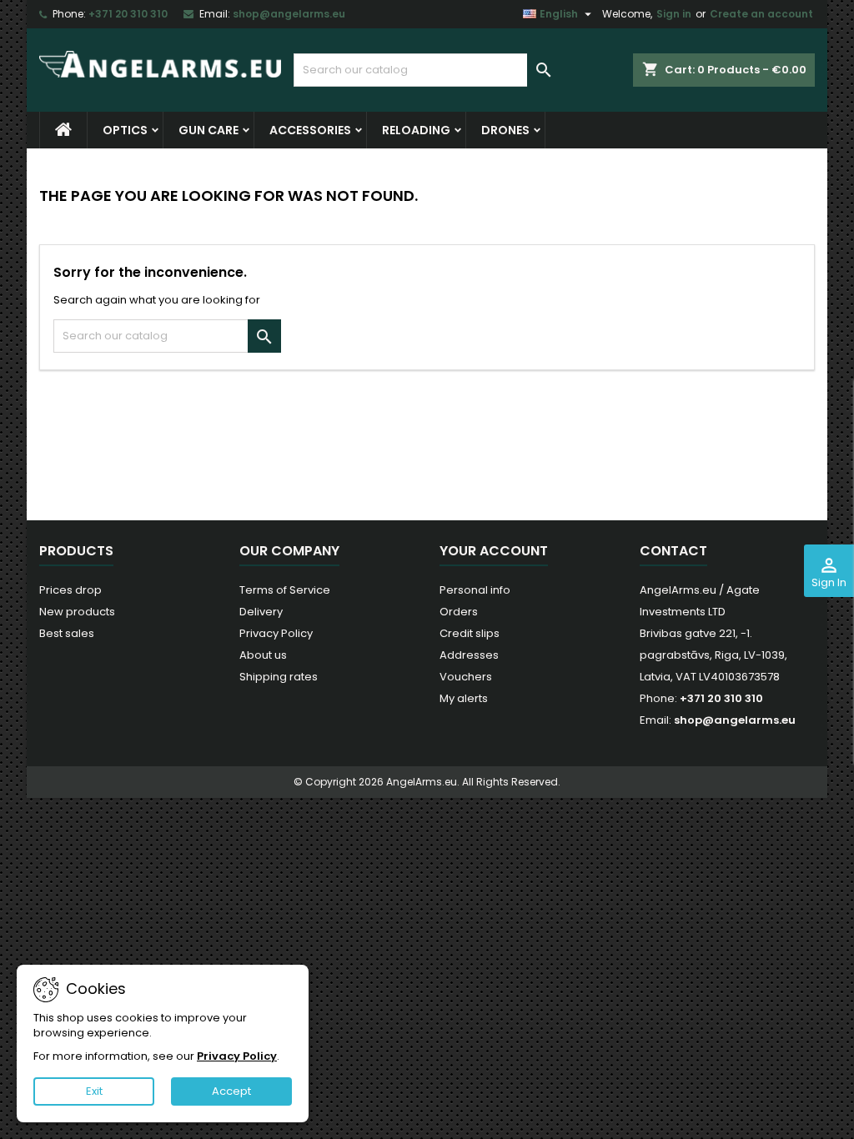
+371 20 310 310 (128, 14)
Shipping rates (278, 677)
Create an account (761, 14)
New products (77, 612)
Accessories (310, 130)
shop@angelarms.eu (289, 14)
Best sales (66, 633)
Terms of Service (284, 590)
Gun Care (208, 130)
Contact (673, 550)
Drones (505, 130)
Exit (94, 1091)
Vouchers (466, 677)
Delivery (261, 612)
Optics (125, 130)
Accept (231, 1091)
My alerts (464, 698)
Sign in (673, 14)
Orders (459, 612)
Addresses (469, 655)
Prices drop (70, 590)
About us (263, 655)
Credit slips (470, 633)
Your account (494, 550)
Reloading (416, 130)
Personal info (475, 590)
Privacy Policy (276, 633)
